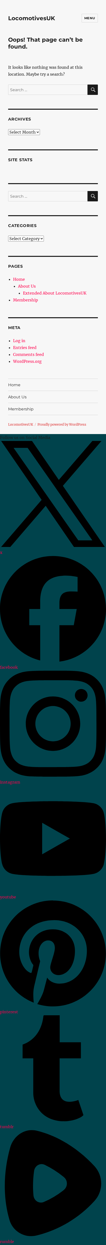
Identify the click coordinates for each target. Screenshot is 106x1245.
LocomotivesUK (31, 18)
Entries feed (24, 347)
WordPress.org (27, 361)
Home (19, 279)
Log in (19, 340)
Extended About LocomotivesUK (55, 293)
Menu (89, 18)
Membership (25, 300)
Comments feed (28, 354)
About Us (27, 286)
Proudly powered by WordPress (61, 424)
